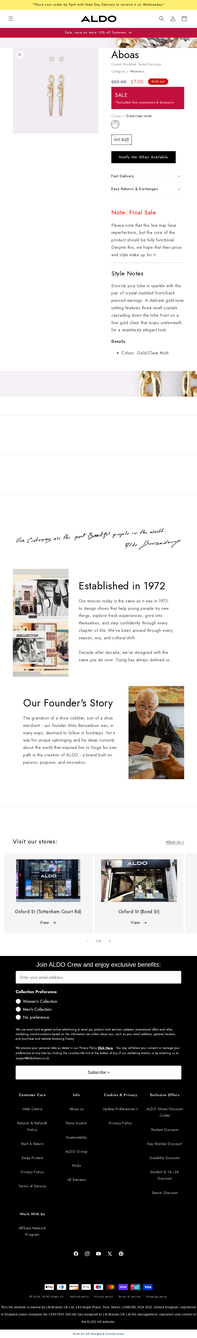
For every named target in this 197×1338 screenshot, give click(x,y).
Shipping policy (156, 1296)
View (44, 922)
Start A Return (32, 1143)
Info (76, 1094)
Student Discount (165, 1129)
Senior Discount (165, 1192)
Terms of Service (32, 1186)
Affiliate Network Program (32, 1231)
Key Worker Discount (164, 1143)
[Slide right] (109, 941)
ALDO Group (76, 1151)
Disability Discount (164, 1157)
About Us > (175, 842)
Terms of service (130, 1296)
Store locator (76, 1123)
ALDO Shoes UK (53, 1296)
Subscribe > (99, 1072)
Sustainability (76, 1137)
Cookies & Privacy (120, 1094)
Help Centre (32, 1108)
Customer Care (32, 1094)
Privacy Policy (32, 1172)
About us (77, 1108)
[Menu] (10, 18)
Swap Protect (32, 1157)
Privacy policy (103, 1296)
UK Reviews (76, 1179)
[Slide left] (87, 941)
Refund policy (79, 1296)
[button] (161, 18)
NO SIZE (123, 140)
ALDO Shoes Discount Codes (164, 1112)
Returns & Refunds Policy (32, 1126)
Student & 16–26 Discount (164, 1175)
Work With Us (32, 1214)
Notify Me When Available (143, 157)
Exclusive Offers (165, 1094)
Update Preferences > (121, 1108)
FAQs (76, 1165)
